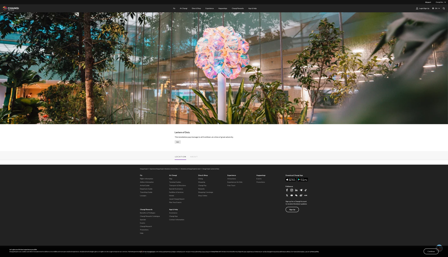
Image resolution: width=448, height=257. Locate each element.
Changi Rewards (146, 209)
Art (177, 142)
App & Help (173, 209)
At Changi (173, 175)
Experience (231, 175)
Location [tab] (180, 157)
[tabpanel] (224, 162)
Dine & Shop (203, 175)
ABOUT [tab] (194, 157)
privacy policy (314, 251)
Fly (141, 175)
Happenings (261, 175)
